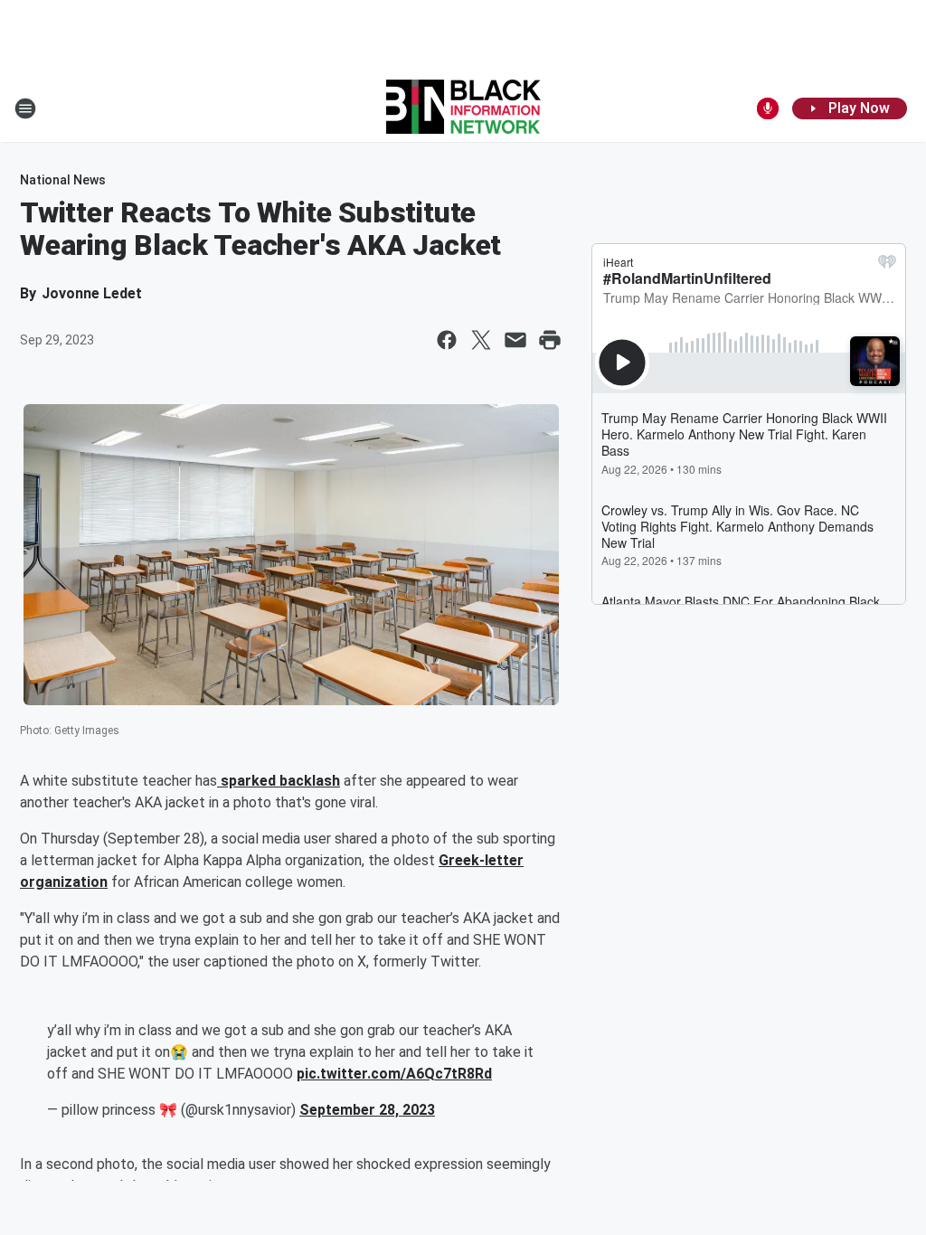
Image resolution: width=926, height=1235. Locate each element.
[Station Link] (463, 108)
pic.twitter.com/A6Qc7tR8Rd (394, 1073)
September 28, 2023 (367, 1109)
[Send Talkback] (768, 108)
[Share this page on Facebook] (446, 340)
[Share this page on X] (481, 340)
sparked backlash (278, 780)
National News (63, 180)
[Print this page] (549, 340)
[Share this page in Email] (515, 340)
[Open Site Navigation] (25, 108)
